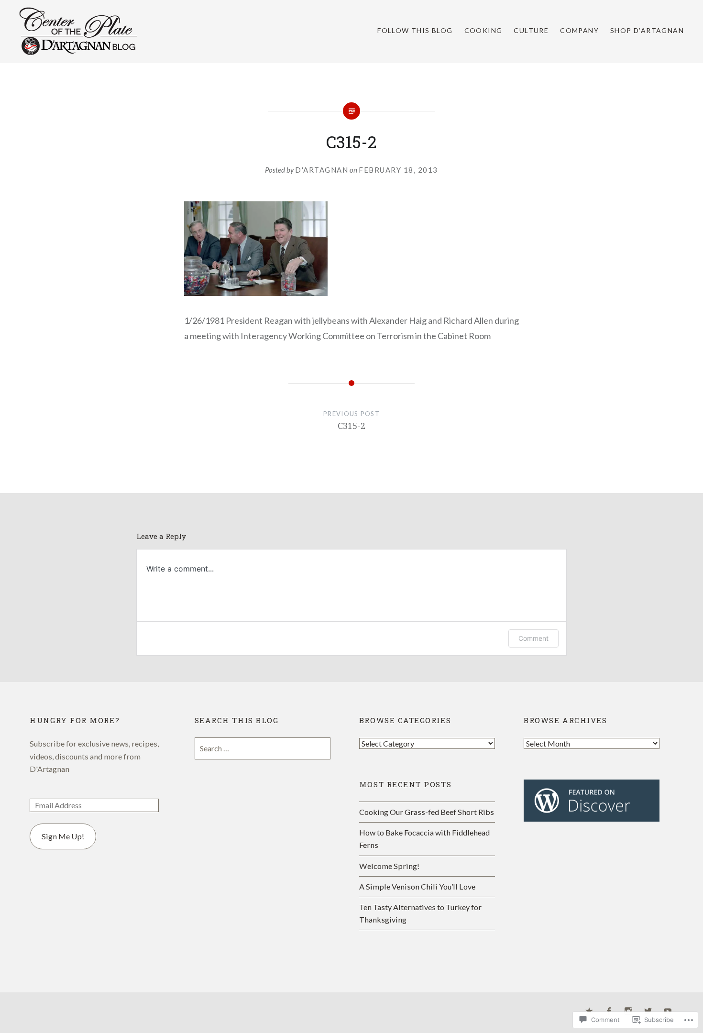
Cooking (483, 30)
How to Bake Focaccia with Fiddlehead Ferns (424, 838)
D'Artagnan (321, 169)
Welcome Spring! (389, 865)
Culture (531, 30)
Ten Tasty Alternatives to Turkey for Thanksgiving (420, 913)
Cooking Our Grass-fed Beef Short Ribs (426, 811)
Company (579, 30)
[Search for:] (262, 748)
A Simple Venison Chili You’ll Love (417, 886)
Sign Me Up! (63, 836)
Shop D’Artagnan (647, 30)
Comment (533, 638)
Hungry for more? (75, 720)
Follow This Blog (414, 30)
